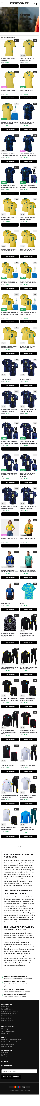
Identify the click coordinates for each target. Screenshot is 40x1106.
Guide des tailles (6, 1016)
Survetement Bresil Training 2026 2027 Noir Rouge (8, 732)
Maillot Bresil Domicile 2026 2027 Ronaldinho (27, 346)
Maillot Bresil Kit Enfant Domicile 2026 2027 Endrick (28, 281)
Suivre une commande (8, 1031)
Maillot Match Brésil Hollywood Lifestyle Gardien (8, 635)
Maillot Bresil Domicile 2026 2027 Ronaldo (8, 346)
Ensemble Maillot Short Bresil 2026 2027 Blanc (28, 796)
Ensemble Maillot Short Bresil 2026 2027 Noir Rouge (28, 731)
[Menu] (4, 3)
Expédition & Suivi (6, 1018)
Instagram (4, 1053)
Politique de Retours (7, 1044)
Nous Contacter (6, 1033)
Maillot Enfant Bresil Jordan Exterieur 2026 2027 (9, 186)
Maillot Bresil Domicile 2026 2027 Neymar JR (8, 250)
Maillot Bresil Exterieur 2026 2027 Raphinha (28, 410)
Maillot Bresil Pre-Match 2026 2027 (28, 602)
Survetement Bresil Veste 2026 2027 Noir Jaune (9, 667)
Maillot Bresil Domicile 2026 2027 (8, 59)
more (3, 841)
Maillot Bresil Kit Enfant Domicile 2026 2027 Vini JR (9, 281)
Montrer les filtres (9, 37)
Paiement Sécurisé (7, 1020)
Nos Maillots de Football (9, 1013)
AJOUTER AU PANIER (10, 66)
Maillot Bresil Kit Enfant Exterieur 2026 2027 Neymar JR (9, 475)
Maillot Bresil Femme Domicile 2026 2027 (8, 91)
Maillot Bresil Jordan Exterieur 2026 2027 (27, 122)
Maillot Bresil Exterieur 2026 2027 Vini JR (9, 378)
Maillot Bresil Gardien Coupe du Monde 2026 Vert (28, 571)
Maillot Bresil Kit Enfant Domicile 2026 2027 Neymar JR (9, 314)
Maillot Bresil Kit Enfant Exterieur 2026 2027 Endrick (28, 442)
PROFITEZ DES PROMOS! (11, 1077)
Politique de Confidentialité (9, 1042)
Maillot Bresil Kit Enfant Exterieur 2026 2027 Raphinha (28, 475)
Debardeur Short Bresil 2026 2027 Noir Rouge (8, 764)
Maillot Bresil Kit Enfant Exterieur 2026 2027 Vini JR (9, 442)
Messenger (4, 1056)
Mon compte (5, 1029)
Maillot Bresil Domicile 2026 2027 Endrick (27, 218)
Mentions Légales (6, 1046)
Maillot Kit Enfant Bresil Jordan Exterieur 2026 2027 (28, 186)
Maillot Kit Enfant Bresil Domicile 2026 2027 (9, 122)
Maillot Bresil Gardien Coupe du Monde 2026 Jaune (28, 539)
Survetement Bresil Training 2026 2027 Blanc (28, 764)
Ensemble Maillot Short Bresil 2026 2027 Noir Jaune (9, 699)
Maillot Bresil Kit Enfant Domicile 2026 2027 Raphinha (28, 314)
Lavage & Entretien (7, 1009)
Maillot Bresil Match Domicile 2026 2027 (27, 59)
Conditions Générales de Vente (11, 1040)
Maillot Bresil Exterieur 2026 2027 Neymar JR (9, 410)
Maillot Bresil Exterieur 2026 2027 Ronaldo (9, 507)
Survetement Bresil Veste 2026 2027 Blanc (9, 796)
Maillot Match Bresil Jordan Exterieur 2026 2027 (9, 154)
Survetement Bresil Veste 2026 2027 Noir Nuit (28, 667)
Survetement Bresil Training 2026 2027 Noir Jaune (27, 635)
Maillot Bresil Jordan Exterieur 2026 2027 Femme (28, 154)
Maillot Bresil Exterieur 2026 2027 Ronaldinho (28, 507)
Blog (2, 1022)
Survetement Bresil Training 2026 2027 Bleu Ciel (27, 829)
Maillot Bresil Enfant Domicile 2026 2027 (27, 91)
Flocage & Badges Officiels (9, 1011)
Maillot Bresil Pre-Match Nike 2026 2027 (9, 602)
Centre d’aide (5, 1007)
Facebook (4, 1054)
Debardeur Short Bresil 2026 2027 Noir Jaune (27, 699)
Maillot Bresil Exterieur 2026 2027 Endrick (28, 378)
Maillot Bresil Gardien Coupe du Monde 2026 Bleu (9, 571)
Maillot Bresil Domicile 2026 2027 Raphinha (27, 250)
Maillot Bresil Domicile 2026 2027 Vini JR (8, 218)
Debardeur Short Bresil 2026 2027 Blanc (8, 828)
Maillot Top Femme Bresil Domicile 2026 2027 (9, 539)
